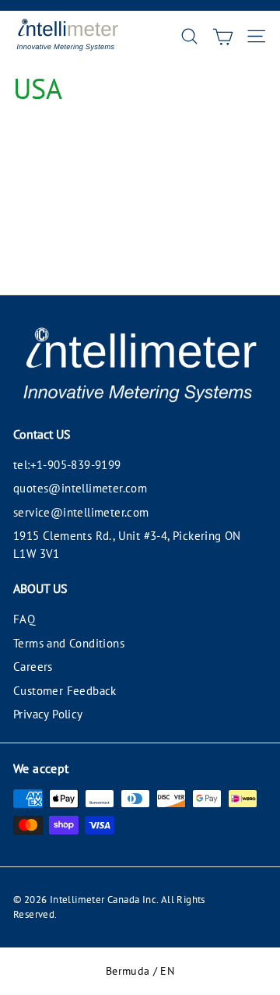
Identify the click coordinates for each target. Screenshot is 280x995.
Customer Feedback (65, 690)
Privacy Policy (48, 714)
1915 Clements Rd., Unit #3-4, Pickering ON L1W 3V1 (127, 544)
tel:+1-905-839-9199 (67, 464)
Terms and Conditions (68, 643)
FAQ (24, 619)
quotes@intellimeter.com (80, 488)
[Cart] (223, 36)
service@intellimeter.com (81, 512)
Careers (33, 666)
